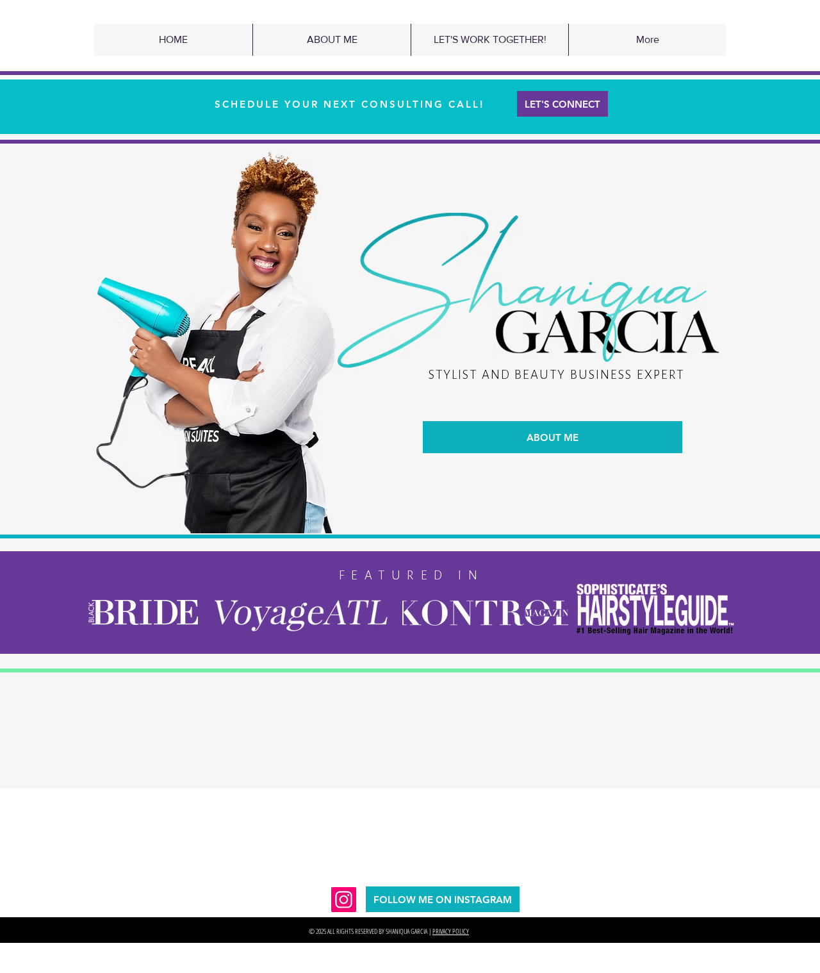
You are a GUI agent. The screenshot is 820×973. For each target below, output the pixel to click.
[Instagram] (343, 899)
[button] (331, 40)
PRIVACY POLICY (450, 931)
